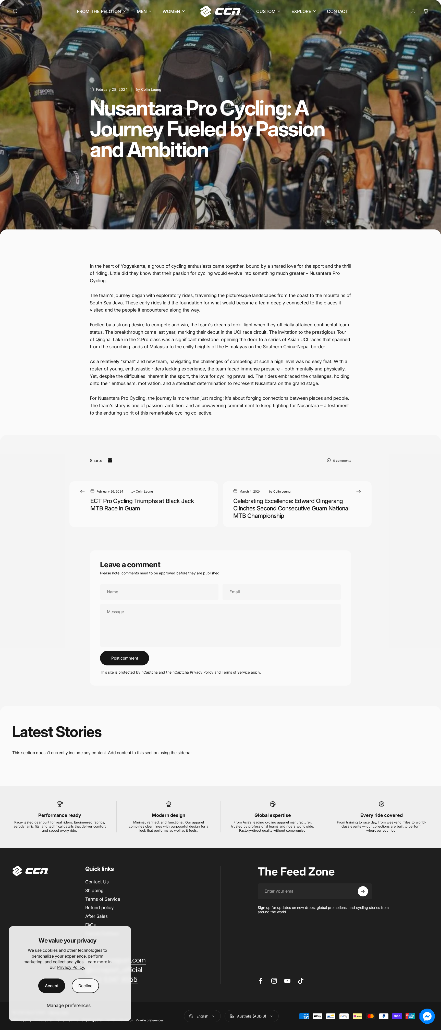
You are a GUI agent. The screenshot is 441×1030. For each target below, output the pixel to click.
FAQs (90, 925)
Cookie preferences (150, 1020)
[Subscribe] (363, 891)
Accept (51, 985)
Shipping (94, 890)
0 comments (342, 460)
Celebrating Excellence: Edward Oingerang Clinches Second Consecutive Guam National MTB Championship (291, 508)
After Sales (96, 916)
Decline (85, 985)
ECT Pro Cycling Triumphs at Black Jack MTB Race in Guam (142, 504)
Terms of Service (236, 672)
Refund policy (99, 907)
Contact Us (97, 881)
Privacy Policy (201, 672)
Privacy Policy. (71, 967)
